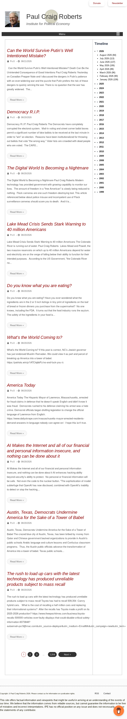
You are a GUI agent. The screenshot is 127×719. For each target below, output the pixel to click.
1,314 (52, 654)
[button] (90, 34)
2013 (101, 138)
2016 (101, 124)
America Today (21, 385)
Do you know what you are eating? (39, 285)
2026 (101, 51)
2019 (101, 111)
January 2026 (106, 79)
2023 (101, 92)
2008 (101, 160)
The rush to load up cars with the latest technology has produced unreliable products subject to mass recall (43, 579)
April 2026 (104, 69)
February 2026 (106, 76)
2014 (101, 133)
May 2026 (104, 65)
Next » (67, 654)
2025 (101, 84)
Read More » (17, 99)
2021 (101, 102)
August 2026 (106, 55)
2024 (101, 88)
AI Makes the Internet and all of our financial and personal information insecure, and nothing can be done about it (48, 450)
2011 (101, 147)
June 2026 (105, 62)
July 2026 (104, 58)
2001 (101, 183)
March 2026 (105, 72)
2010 (101, 151)
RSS (97, 693)
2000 (101, 187)
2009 (101, 156)
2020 (101, 106)
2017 (101, 120)
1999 (101, 192)
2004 (101, 169)
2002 (101, 178)
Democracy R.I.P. (23, 111)
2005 (101, 165)
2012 (101, 142)
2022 (101, 97)
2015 (101, 129)
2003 (101, 174)
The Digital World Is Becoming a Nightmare (47, 167)
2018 (101, 115)
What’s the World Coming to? (34, 337)
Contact (107, 693)
